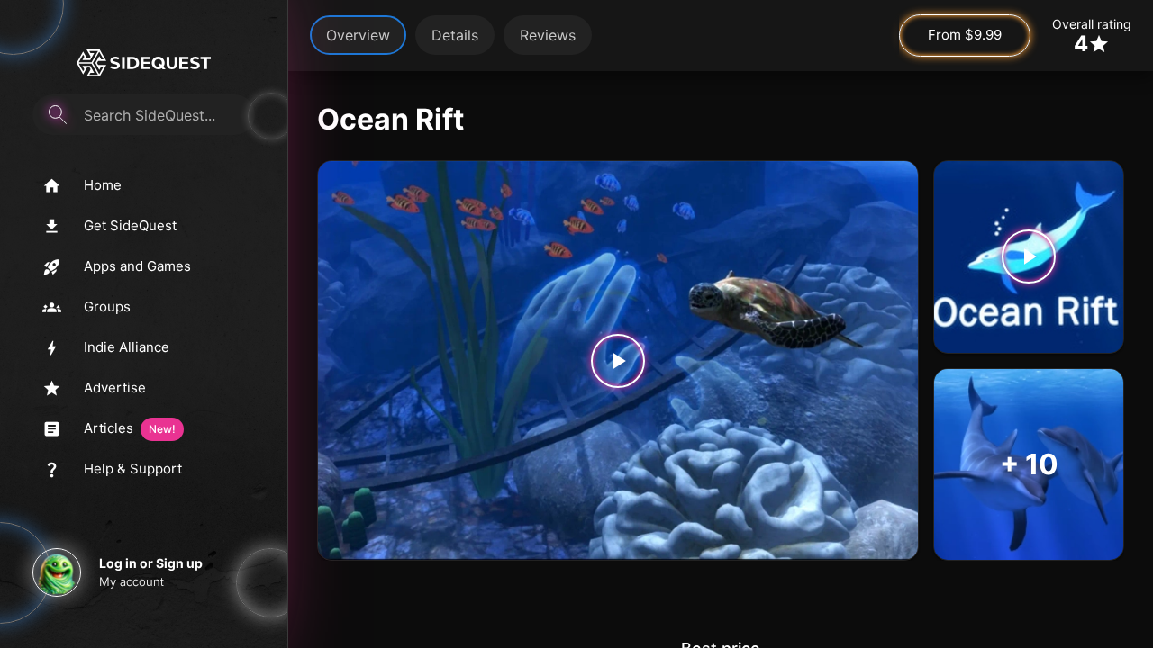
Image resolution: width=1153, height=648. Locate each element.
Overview (358, 35)
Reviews (548, 35)
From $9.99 (965, 34)
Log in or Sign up (151, 563)
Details (454, 35)
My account (131, 581)
